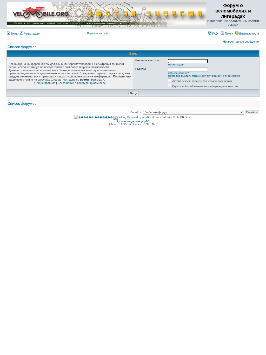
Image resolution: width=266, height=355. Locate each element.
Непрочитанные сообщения (241, 41)
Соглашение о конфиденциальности (81, 82)
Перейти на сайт (97, 33)
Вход (13, 33)
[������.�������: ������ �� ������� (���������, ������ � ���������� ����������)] (93, 117)
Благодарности (248, 33)
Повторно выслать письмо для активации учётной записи (204, 75)
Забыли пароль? (178, 72)
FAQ (214, 33)
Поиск (228, 33)
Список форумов (22, 47)
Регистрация (31, 33)
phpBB (146, 117)
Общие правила (44, 82)
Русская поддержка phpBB (133, 121)
